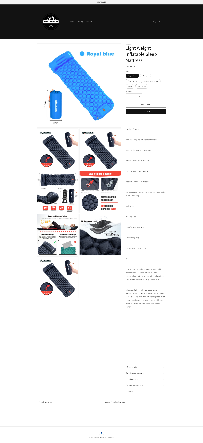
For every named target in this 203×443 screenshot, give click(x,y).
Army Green (132, 81)
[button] (154, 21)
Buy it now (145, 111)
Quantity (128, 92)
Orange (145, 76)
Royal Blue (132, 76)
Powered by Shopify (108, 437)
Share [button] (130, 391)
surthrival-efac (98, 437)
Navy (130, 86)
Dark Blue (142, 86)
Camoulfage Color (150, 81)
